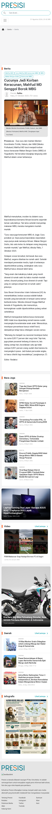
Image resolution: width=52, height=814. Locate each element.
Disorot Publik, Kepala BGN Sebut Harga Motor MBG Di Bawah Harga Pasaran (33, 455)
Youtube (21, 806)
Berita (9, 29)
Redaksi (4, 800)
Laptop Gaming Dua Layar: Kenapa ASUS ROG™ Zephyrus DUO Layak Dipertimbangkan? (25, 510)
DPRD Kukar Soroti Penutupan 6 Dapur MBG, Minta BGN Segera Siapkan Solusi (32, 405)
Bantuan (39, 798)
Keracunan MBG (26, 76)
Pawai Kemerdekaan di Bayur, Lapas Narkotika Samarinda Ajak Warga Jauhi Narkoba (32, 660)
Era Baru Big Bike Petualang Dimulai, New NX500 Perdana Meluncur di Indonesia (25, 618)
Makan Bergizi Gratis (12, 76)
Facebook (22, 798)
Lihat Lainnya (42, 526)
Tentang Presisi (7, 798)
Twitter (21, 803)
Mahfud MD (9, 73)
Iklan (38, 800)
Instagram (22, 800)
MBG (42, 73)
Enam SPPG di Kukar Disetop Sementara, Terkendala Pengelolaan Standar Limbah (31, 438)
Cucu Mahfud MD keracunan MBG (26, 73)
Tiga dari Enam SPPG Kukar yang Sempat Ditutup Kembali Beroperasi (33, 388)
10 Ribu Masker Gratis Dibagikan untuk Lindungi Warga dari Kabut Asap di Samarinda (32, 644)
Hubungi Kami (6, 809)
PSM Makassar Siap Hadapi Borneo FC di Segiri (23, 557)
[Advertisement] (26, 188)
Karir (37, 803)
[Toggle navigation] (5, 20)
